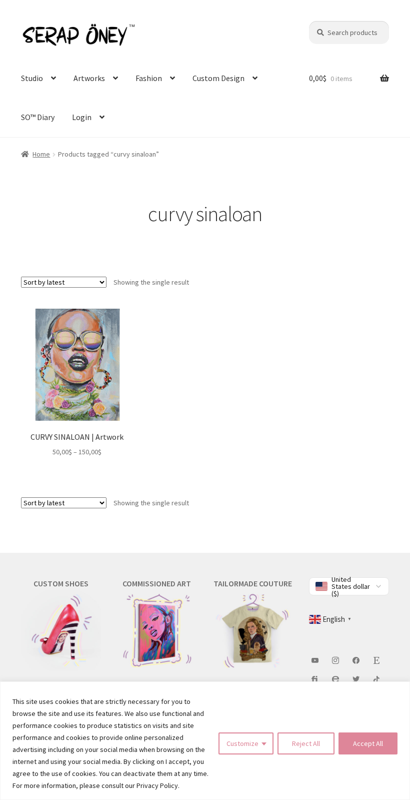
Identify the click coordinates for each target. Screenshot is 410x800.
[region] (205, 740)
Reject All (306, 743)
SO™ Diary (37, 117)
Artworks (89, 78)
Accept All (368, 743)
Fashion (149, 78)
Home (41, 154)
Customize (242, 743)
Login (82, 117)
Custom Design (218, 78)
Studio (32, 78)
